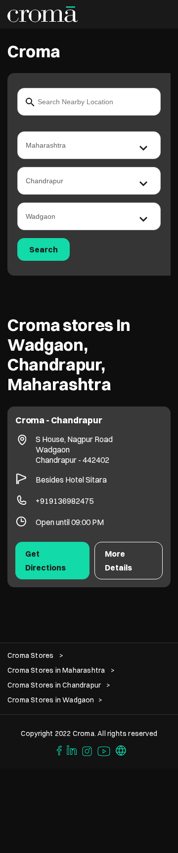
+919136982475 (64, 501)
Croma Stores (31, 655)
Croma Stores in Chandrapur (54, 685)
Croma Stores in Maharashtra (56, 670)
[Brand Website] (121, 750)
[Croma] (42, 14)
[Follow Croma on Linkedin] (72, 750)
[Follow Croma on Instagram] (87, 750)
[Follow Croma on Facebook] (57, 750)
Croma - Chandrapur (58, 420)
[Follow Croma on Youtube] (104, 750)
